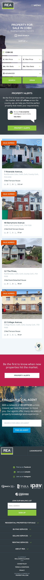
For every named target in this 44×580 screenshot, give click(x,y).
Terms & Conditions (22, 567)
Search (11, 80)
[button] (22, 73)
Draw (32, 80)
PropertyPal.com (22, 575)
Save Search (23, 36)
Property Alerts (22, 128)
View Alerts (17, 116)
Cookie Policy (22, 563)
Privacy (22, 570)
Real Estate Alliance (22, 558)
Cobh (9, 52)
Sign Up (22, 513)
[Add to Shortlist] (38, 142)
